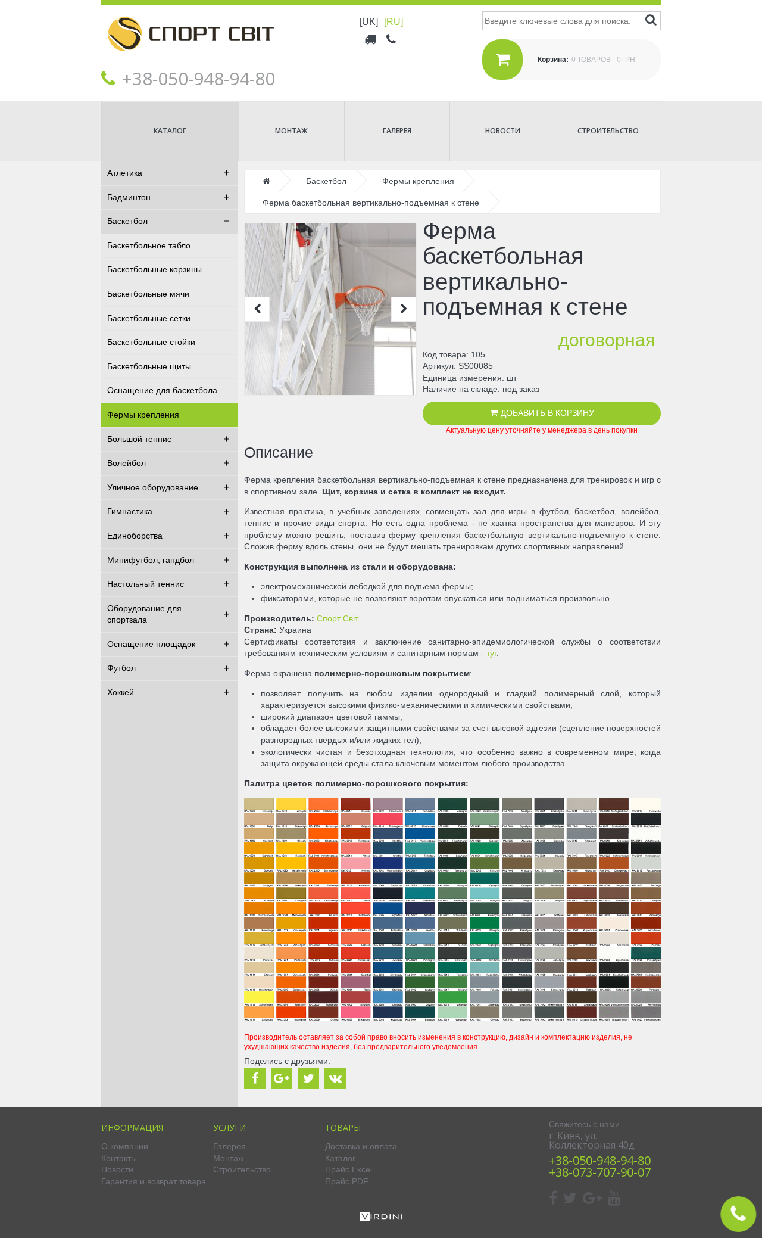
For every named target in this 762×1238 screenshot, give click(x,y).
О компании (124, 1146)
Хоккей (120, 692)
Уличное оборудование (152, 487)
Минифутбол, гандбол (150, 560)
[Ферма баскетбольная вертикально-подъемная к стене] (330, 309)
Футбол (121, 668)
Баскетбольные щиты (149, 366)
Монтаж (291, 131)
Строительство (608, 131)
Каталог (170, 131)
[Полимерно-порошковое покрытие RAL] (452, 1018)
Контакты (119, 1158)
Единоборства (135, 535)
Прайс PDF (346, 1181)
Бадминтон (129, 197)
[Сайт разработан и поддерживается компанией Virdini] (381, 1218)
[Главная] (190, 60)
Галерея (397, 131)
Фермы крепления (143, 414)
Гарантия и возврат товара (153, 1181)
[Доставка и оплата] (371, 38)
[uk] (369, 22)
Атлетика (124, 173)
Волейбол (126, 463)
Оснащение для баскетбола (162, 390)
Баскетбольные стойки (151, 342)
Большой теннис (139, 439)
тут (491, 653)
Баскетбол (127, 221)
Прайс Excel (348, 1169)
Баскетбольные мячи (148, 293)
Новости (502, 131)
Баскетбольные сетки (148, 318)
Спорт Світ (337, 618)
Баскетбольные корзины (154, 269)
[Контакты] (392, 38)
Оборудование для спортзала (144, 614)
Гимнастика (129, 511)
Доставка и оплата (361, 1146)
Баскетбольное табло (148, 245)
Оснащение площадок (151, 644)
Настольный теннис (145, 584)
